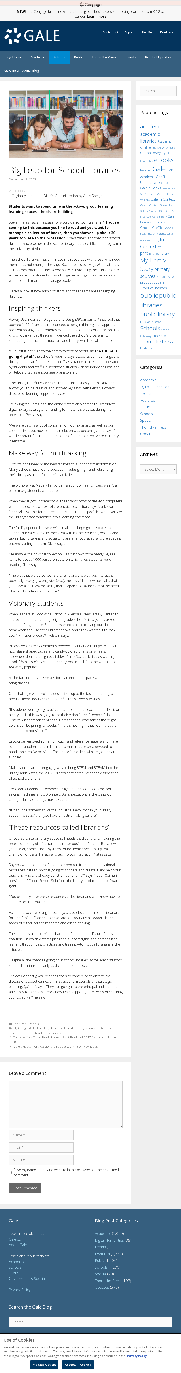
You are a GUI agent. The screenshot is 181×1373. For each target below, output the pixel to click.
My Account (110, 32)
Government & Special (27, 1278)
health (143, 233)
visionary (55, 1033)
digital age (20, 1028)
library (164, 253)
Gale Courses (161, 183)
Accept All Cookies (78, 1365)
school (158, 322)
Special (146, 420)
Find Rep (148, 32)
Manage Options (44, 1365)
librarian (42, 1028)
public (149, 295)
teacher (28, 1033)
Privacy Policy (19, 1289)
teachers (41, 1033)
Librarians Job (73, 1028)
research (147, 321)
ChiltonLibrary (150, 152)
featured (146, 170)
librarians (56, 1028)
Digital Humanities (154, 386)
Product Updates (158, 57)
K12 (159, 247)
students (15, 1033)
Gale (32, 1028)
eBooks (163, 160)
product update (152, 282)
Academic (37, 57)
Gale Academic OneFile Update (157, 176)
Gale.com (16, 1239)
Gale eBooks (150, 187)
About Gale (18, 1244)
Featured (19, 1024)
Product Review (165, 276)
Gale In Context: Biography (156, 205)
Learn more (97, 16)
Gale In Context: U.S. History (155, 211)
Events (131, 57)
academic (151, 126)
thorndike (160, 336)
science (165, 329)
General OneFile (151, 228)
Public (78, 57)
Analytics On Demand (163, 147)
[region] (90, 1353)
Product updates (153, 288)
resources (92, 1028)
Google (169, 228)
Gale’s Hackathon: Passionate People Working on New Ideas (55, 1046)
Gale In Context (163, 199)
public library (157, 314)
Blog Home (13, 57)
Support (130, 32)
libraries (154, 254)
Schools (59, 57)
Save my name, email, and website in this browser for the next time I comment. (66, 1172)
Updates (146, 348)
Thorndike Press (104, 57)
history (155, 240)
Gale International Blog (21, 70)
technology (146, 336)
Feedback (166, 32)
